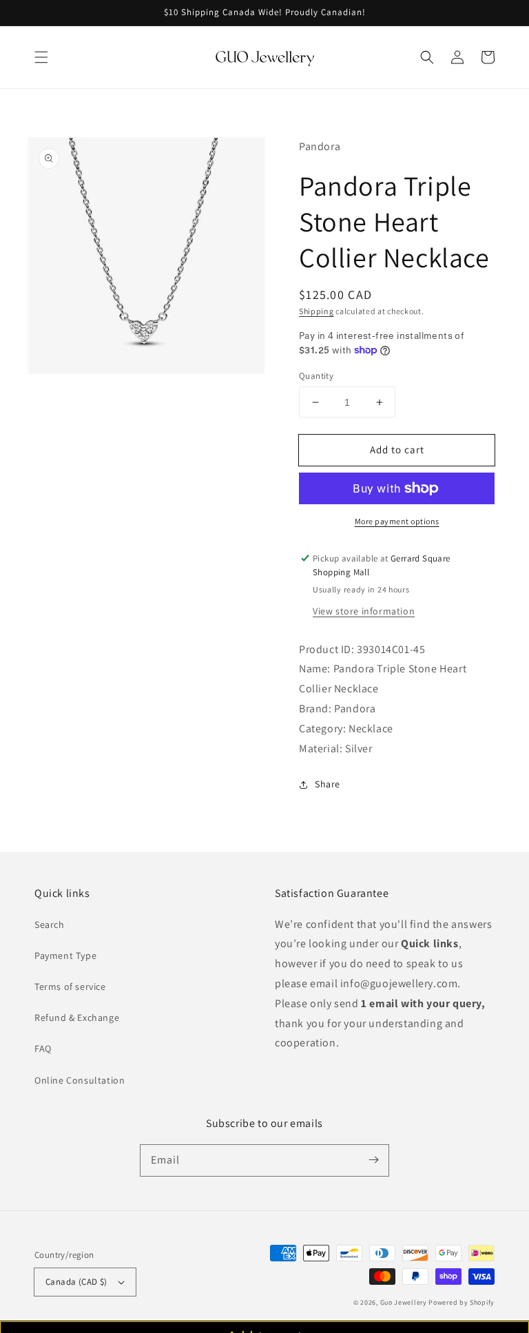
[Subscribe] (373, 1160)
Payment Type (65, 955)
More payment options (397, 521)
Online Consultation (79, 1080)
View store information (364, 611)
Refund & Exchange (76, 1017)
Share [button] (327, 784)
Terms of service (70, 986)
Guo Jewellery (403, 1302)
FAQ (43, 1048)
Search (49, 924)
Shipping (316, 311)
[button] (41, 57)
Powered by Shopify (461, 1302)
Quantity (316, 376)
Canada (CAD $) (76, 1282)
